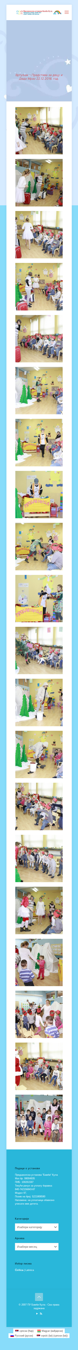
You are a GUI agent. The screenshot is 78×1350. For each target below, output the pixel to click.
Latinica (29, 1270)
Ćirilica (19, 1270)
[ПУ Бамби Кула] (39, 12)
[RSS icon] (41, 1313)
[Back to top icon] (39, 1297)
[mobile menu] (66, 12)
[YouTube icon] (37, 1313)
